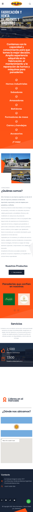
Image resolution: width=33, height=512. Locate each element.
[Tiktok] (10, 500)
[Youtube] (14, 500)
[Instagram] (1, 500)
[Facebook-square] (6, 500)
